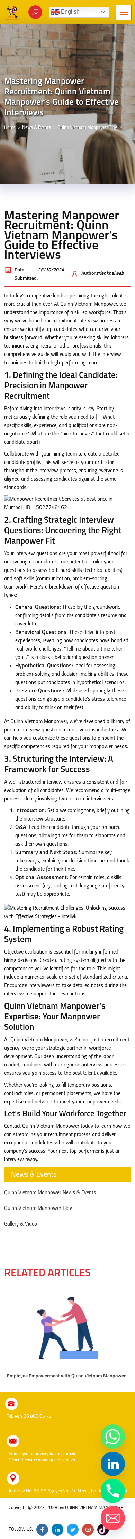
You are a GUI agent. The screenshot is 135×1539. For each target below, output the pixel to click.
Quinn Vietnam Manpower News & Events (50, 1193)
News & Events (36, 127)
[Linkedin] (113, 1464)
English (70, 12)
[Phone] (113, 1491)
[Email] (113, 1518)
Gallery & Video (20, 1224)
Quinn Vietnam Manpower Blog (87, 127)
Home (10, 127)
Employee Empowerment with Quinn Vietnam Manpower (66, 1376)
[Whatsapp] (113, 1436)
